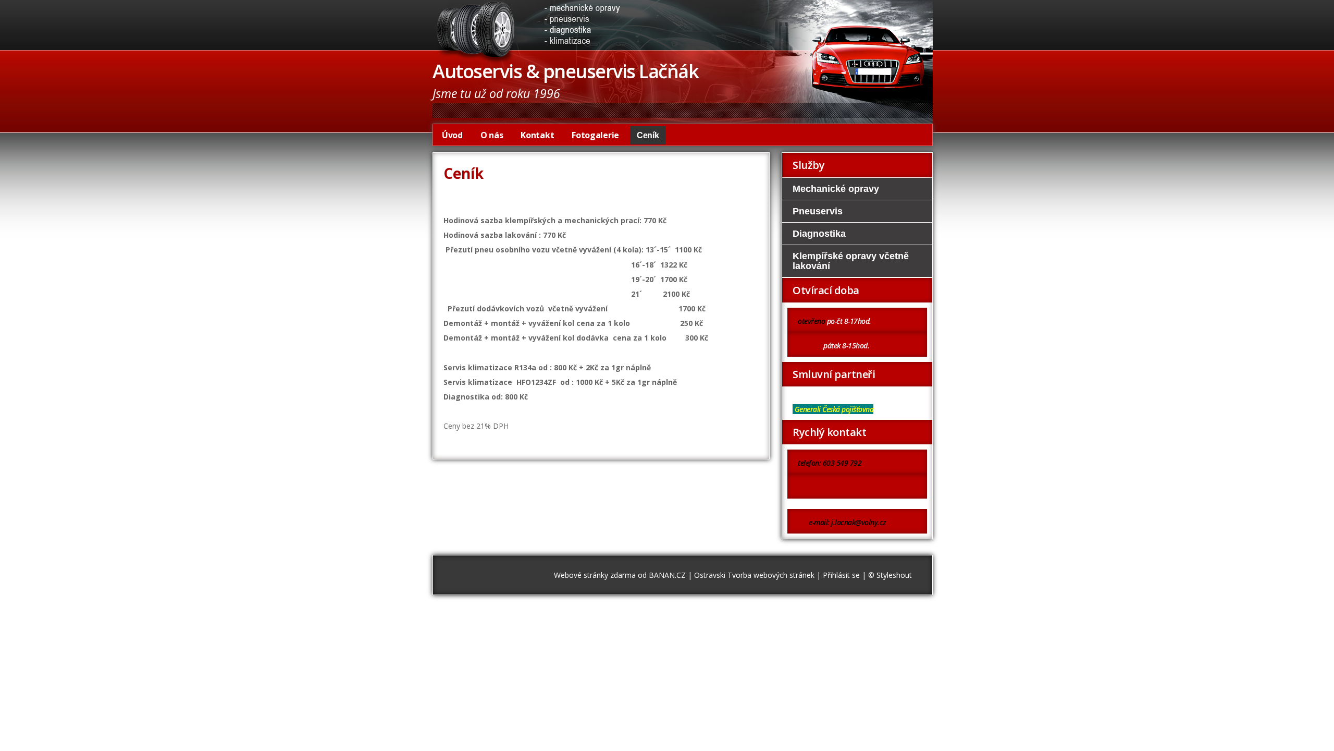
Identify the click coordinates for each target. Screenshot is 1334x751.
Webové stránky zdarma (595, 575)
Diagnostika (819, 233)
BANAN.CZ (667, 575)
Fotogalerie (595, 135)
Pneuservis (818, 211)
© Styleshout (890, 575)
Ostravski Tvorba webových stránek (754, 575)
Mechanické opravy (836, 189)
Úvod (452, 135)
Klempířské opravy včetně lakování (851, 261)
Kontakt (537, 135)
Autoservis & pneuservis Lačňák (565, 71)
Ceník (648, 135)
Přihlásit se (841, 575)
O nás (491, 135)
